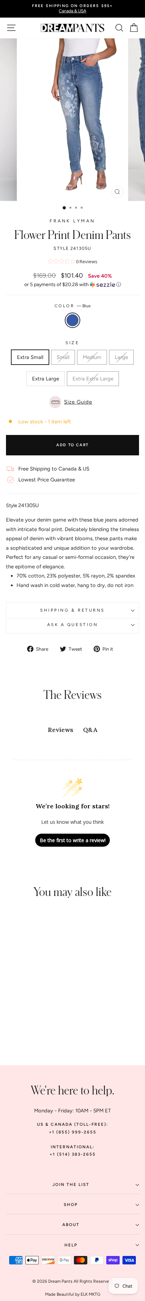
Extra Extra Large (92, 378)
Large (121, 357)
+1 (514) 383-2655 (73, 1154)
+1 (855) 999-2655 (72, 1132)
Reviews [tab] (60, 730)
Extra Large (45, 378)
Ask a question (72, 624)
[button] (72, 285)
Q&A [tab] (90, 730)
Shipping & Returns (72, 610)
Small (63, 357)
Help (70, 1245)
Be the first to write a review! (73, 840)
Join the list (70, 1184)
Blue (72, 320)
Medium (92, 357)
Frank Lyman (72, 220)
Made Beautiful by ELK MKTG (72, 1294)
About (71, 1224)
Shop (71, 1204)
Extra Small (30, 357)
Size (72, 342)
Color (72, 305)
